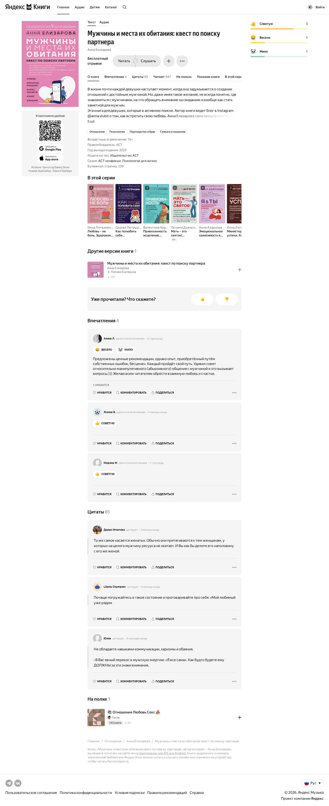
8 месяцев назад (137, 638)
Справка (197, 793)
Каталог (111, 7)
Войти (320, 7)
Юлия (107, 638)
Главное (63, 7)
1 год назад (157, 463)
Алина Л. (109, 338)
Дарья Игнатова (114, 529)
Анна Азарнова (210, 227)
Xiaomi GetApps (62, 170)
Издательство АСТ (124, 155)
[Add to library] (239, 269)
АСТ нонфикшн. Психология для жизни (127, 161)
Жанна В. (110, 412)
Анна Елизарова (99, 49)
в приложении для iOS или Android (161, 753)
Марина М (110, 463)
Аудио (79, 7)
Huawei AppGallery (39, 170)
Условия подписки (130, 793)
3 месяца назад (150, 529)
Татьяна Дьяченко (184, 227)
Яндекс (317, 798)
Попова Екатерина (123, 272)
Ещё (91, 121)
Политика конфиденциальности (86, 793)
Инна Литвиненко (101, 227)
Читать (124, 61)
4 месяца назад (157, 412)
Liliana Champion (115, 586)
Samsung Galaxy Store (56, 167)
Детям (95, 7)
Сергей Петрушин (129, 227)
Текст (92, 22)
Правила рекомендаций (167, 793)
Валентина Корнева (158, 227)
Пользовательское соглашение (31, 793)
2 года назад (154, 338)
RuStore (36, 167)
